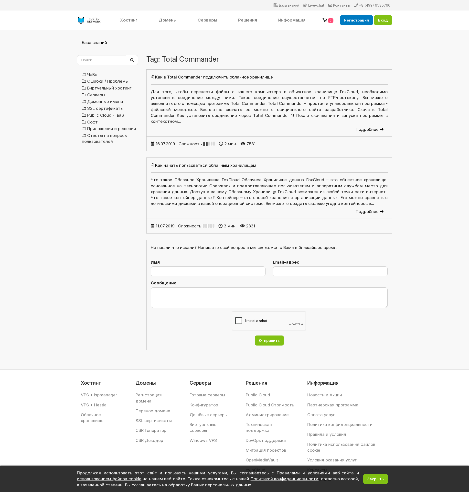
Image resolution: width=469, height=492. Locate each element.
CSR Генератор (151, 430)
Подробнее (368, 129)
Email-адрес (286, 262)
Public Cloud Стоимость (270, 405)
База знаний (94, 42)
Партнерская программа (332, 405)
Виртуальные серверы (203, 427)
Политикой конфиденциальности (284, 478)
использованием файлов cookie (109, 478)
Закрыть (375, 479)
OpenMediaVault (262, 460)
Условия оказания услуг (332, 460)
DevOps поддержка (266, 440)
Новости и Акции (324, 394)
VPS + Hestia (94, 405)
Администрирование (267, 414)
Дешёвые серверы (208, 414)
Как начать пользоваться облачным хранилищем (205, 165)
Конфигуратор (204, 405)
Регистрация (356, 20)
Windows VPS (203, 440)
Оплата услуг (321, 414)
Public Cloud (258, 394)
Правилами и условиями (303, 472)
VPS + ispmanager (99, 394)
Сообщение (164, 282)
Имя (155, 262)
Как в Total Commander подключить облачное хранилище (214, 77)
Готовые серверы (207, 394)
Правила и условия (326, 434)
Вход (383, 20)
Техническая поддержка (259, 427)
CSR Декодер (149, 440)
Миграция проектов (266, 450)
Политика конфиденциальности (340, 424)
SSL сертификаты (154, 420)
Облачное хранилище (92, 417)
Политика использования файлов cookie (341, 447)
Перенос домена (153, 410)
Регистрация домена (149, 397)
